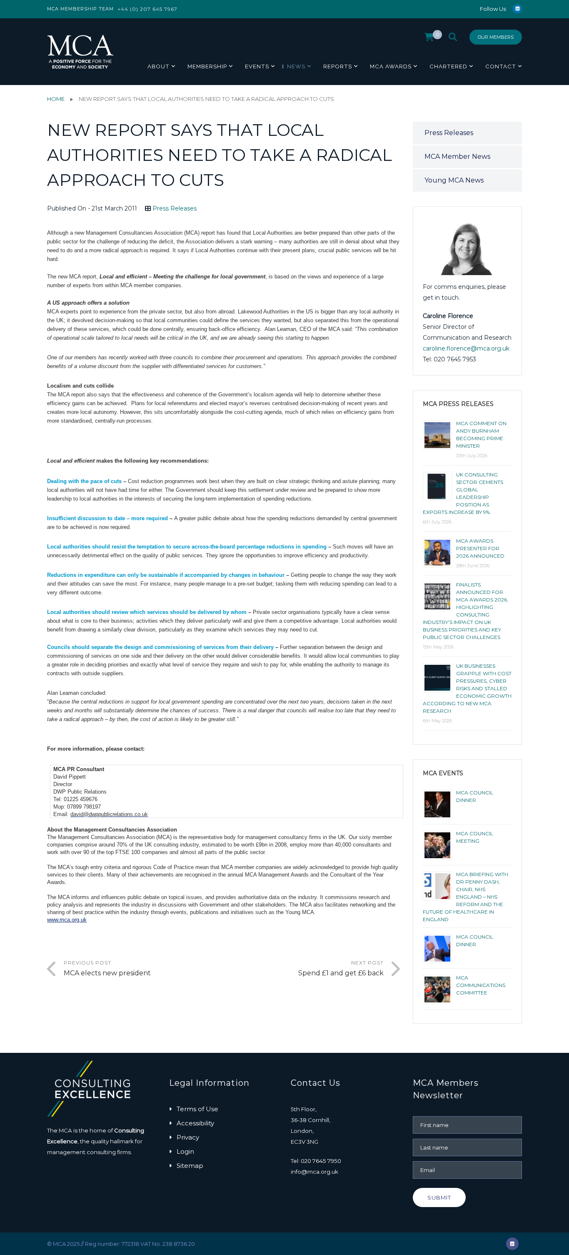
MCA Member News (457, 156)
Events (257, 66)
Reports (337, 66)
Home (56, 98)
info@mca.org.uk (314, 1171)
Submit (439, 1197)
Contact (500, 66)
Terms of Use (197, 1109)
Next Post (341, 968)
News (296, 66)
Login (185, 1151)
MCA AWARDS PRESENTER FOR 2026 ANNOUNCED (480, 548)
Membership (207, 66)
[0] (429, 39)
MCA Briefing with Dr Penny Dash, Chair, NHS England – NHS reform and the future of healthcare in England (465, 896)
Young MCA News (454, 180)
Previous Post (107, 968)
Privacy (188, 1137)
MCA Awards (391, 66)
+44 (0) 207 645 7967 (147, 9)
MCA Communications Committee (480, 985)
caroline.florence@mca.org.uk (466, 348)
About (158, 66)
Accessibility (195, 1123)
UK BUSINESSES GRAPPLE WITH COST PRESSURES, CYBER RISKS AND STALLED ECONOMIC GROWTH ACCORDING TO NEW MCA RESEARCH (467, 688)
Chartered (448, 66)
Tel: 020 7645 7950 (316, 1160)
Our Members (496, 37)
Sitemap (190, 1166)
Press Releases (174, 208)
